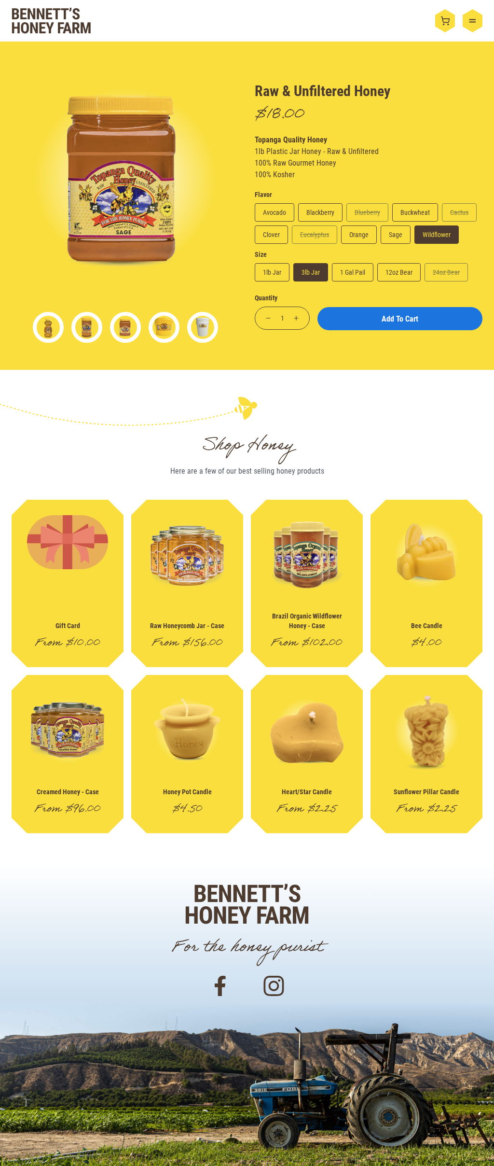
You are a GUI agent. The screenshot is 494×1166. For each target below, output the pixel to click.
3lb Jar (311, 272)
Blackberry (320, 212)
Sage (395, 234)
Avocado (274, 212)
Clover (271, 234)
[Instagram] (274, 985)
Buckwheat (415, 212)
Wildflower (437, 234)
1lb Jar (272, 272)
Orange (359, 234)
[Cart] (449, 20)
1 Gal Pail (352, 272)
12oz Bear (398, 272)
